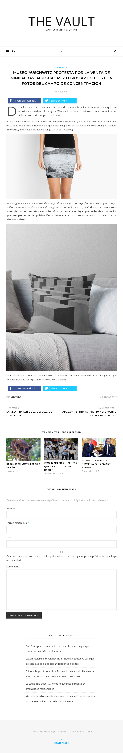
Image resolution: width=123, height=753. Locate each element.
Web (9, 537)
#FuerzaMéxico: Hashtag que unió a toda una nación (60, 466)
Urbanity (61, 67)
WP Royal (87, 731)
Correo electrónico (17, 522)
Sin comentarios (108, 396)
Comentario (12, 566)
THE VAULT (61, 21)
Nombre (11, 508)
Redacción (16, 396)
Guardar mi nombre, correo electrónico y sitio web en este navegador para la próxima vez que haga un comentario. (61, 558)
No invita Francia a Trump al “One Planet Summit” (96, 464)
